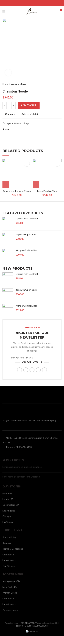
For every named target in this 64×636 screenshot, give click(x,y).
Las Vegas (7, 522)
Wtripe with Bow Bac (26, 250)
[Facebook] (24, 3)
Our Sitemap (8, 566)
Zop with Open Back (26, 234)
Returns (6, 543)
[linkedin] (36, 3)
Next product (60, 84)
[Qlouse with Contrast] (7, 222)
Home (5, 84)
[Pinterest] (32, 3)
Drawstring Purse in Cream (17, 191)
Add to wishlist (29, 114)
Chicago (6, 516)
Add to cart (28, 105)
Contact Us (8, 554)
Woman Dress (9, 592)
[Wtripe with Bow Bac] (7, 255)
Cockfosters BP (10, 504)
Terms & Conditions (12, 548)
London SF (7, 499)
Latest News (9, 560)
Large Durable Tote (47, 191)
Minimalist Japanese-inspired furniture (22, 466)
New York (7, 493)
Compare (10, 114)
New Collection (10, 587)
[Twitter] (28, 3)
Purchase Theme (10, 609)
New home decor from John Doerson (21, 476)
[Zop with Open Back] (7, 238)
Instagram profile (11, 581)
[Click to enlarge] (8, 72)
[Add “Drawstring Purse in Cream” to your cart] (5, 184)
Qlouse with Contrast (27, 218)
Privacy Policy (9, 537)
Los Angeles (8, 510)
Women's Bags (18, 84)
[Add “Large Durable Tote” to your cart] (36, 184)
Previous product (53, 84)
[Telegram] (40, 3)
